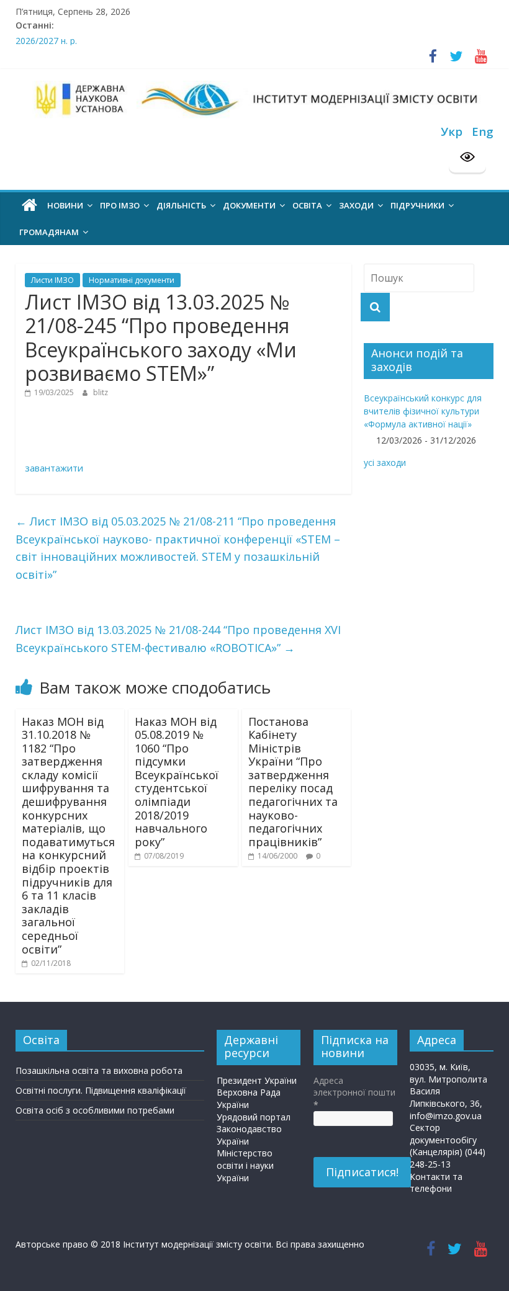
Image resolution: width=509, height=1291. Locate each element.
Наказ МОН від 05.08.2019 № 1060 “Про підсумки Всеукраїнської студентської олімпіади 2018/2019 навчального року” (176, 781)
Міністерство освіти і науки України (245, 1165)
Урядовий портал (254, 1117)
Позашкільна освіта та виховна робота (99, 1070)
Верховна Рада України (249, 1098)
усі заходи (385, 462)
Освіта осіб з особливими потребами (95, 1110)
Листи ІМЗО (52, 280)
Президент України (257, 1080)
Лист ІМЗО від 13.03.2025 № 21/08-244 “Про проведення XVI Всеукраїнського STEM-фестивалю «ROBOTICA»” (178, 638)
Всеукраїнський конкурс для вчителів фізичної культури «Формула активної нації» (423, 411)
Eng (482, 131)
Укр (451, 131)
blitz (100, 392)
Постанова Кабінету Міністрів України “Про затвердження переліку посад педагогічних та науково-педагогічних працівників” (293, 781)
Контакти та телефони (436, 1183)
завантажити (54, 468)
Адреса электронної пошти (354, 1092)
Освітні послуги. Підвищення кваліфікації (101, 1090)
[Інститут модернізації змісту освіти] (29, 205)
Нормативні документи (131, 280)
